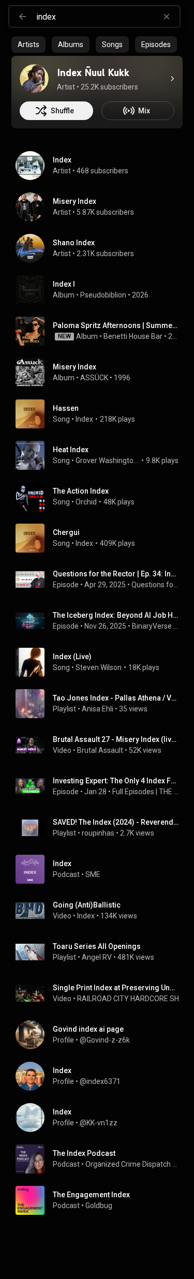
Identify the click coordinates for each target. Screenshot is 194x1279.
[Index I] (101, 289)
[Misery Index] (101, 207)
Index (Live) (72, 656)
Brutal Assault (100, 750)
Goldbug (98, 1205)
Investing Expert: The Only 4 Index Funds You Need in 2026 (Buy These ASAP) (116, 781)
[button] (30, 289)
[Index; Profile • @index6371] (101, 1076)
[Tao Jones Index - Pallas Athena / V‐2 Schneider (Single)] (101, 703)
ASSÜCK (94, 378)
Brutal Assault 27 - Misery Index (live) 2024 (116, 739)
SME (92, 874)
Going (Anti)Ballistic (87, 905)
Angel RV (97, 957)
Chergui (66, 532)
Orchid (86, 502)
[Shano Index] (101, 248)
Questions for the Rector (155, 585)
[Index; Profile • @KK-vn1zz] (101, 1117)
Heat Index (70, 449)
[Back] (22, 16)
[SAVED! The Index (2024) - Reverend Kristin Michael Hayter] (101, 828)
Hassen (66, 408)
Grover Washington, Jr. (108, 460)
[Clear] (166, 16)
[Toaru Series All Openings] (101, 952)
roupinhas (98, 833)
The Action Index (81, 491)
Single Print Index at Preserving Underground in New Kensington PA (116, 988)
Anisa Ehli (97, 709)
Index (84, 419)
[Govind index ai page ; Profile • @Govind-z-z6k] (101, 1034)
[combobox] (108, 16)
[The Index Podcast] (101, 1159)
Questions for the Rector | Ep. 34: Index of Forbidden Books (116, 574)
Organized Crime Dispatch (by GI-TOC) (132, 1164)
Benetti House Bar (132, 336)
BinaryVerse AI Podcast (155, 626)
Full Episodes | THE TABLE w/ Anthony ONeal (145, 791)
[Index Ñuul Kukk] (34, 78)
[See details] (172, 78)
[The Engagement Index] (101, 1200)
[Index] (101, 165)
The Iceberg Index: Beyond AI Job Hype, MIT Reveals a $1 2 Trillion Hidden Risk (116, 615)
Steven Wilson (99, 667)
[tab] (28, 44)
